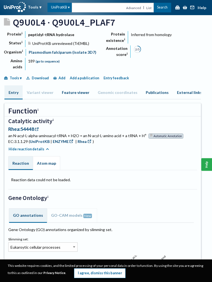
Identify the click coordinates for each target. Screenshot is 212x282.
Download (40, 78)
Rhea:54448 (21, 129)
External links (189, 92)
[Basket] (185, 7)
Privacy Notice (54, 273)
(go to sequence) (48, 61)
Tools (33, 7)
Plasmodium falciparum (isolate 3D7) (62, 52)
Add (62, 78)
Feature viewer (75, 92)
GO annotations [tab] (28, 215)
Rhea (82, 141)
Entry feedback (116, 78)
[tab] (13, 92)
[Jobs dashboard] (177, 7)
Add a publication (84, 78)
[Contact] (192, 7)
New (87, 216)
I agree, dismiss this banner (100, 273)
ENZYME (61, 141)
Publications (157, 92)
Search (162, 7)
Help (202, 8)
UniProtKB (59, 7)
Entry (13, 92)
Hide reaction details (26, 149)
